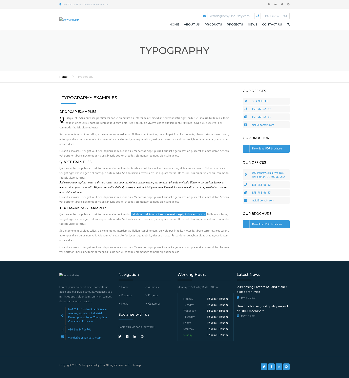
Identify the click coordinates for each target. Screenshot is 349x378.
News (252, 24)
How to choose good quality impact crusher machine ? (262, 308)
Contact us (272, 24)
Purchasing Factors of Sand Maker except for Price (262, 289)
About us (192, 24)
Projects (235, 24)
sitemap (136, 365)
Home (174, 24)
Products (213, 24)
